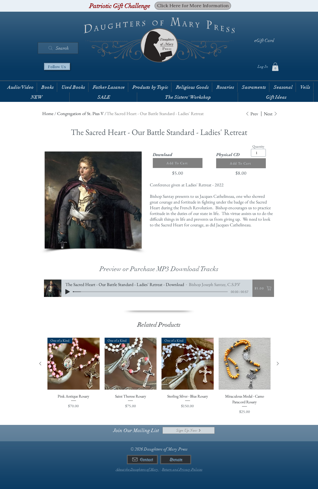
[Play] (67, 291)
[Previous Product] (40, 364)
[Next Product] (278, 364)
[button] (275, 67)
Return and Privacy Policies (182, 469)
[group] (159, 376)
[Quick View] (245, 364)
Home (47, 113)
